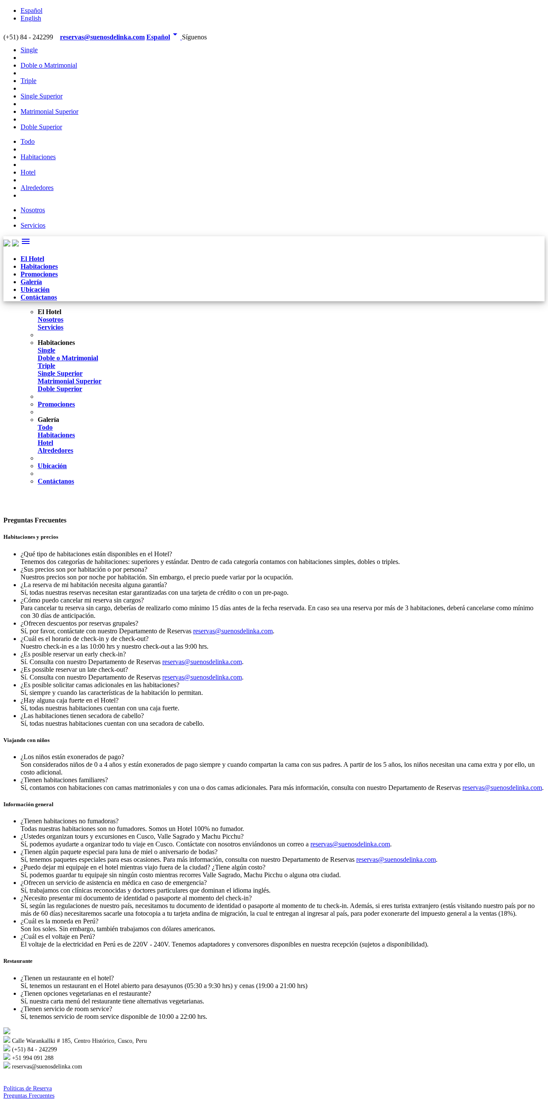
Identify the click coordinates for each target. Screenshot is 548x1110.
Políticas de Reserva (27, 1088)
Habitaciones (38, 156)
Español (31, 10)
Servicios (33, 225)
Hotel (28, 172)
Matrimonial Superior (49, 111)
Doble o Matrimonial (49, 65)
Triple (28, 80)
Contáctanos (39, 297)
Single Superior (42, 96)
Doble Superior (41, 127)
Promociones (39, 274)
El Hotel (32, 258)
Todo (28, 141)
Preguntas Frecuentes (28, 1095)
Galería (31, 281)
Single (29, 49)
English (31, 18)
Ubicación (35, 289)
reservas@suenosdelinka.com (102, 37)
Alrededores (37, 187)
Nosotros (33, 210)
